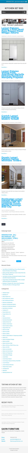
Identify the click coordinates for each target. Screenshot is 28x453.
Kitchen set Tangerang (7, 353)
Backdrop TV (5, 294)
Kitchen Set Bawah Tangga (8, 339)
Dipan (4, 316)
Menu (3, 12)
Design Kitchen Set (7, 314)
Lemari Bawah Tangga (7, 355)
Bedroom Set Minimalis (7, 302)
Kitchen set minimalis (7, 349)
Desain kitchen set (6, 312)
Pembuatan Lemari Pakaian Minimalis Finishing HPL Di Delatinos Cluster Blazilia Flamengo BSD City (12, 203)
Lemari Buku (5, 356)
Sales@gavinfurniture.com (7, 240)
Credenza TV (5, 310)
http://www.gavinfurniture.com (16, 441)
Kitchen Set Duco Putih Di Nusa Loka (10, 345)
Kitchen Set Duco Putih (7, 343)
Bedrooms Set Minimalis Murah (9, 306)
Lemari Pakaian (20, 36)
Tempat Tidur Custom (7, 366)
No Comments (13, 36)
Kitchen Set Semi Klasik (8, 351)
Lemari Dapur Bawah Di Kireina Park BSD (11, 360)
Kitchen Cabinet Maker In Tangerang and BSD (12, 335)
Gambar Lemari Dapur (7, 323)
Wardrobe (22, 211)
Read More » (4, 67)
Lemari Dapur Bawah (7, 358)
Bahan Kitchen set (6, 296)
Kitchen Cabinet (6, 333)
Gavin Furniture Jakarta (7, 325)
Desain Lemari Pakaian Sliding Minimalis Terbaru (11, 159)
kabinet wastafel (6, 331)
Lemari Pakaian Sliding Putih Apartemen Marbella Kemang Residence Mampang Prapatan (13, 74)
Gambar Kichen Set (7, 321)
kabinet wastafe (6, 329)
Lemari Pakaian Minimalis (14, 211)
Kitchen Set (5, 337)
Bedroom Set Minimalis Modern (9, 304)
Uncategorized (6, 368)
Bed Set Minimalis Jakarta (8, 298)
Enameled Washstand (7, 320)
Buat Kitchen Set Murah (8, 308)
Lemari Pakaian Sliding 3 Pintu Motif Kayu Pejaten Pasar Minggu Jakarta (13, 30)
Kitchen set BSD (6, 341)
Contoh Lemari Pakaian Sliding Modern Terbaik (10, 117)
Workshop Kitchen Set (7, 372)
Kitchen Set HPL (6, 347)
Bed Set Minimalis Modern (8, 300)
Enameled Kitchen (6, 318)
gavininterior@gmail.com (15, 439)
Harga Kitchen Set (6, 327)
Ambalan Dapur (6, 292)
